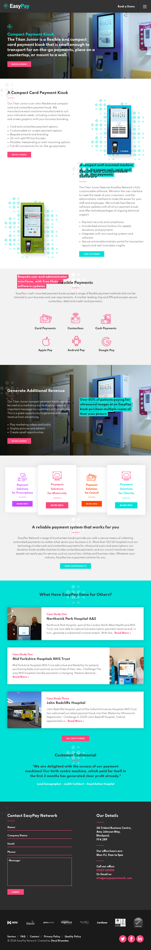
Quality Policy (73, 937)
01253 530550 (105, 870)
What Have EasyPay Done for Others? (75, 595)
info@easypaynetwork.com (114, 878)
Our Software (92, 254)
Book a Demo (19, 64)
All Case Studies (75, 739)
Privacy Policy (52, 937)
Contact (34, 937)
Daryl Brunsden (60, 941)
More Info (22, 504)
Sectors (11, 937)
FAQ (22, 937)
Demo (126, 6)
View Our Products (75, 566)
